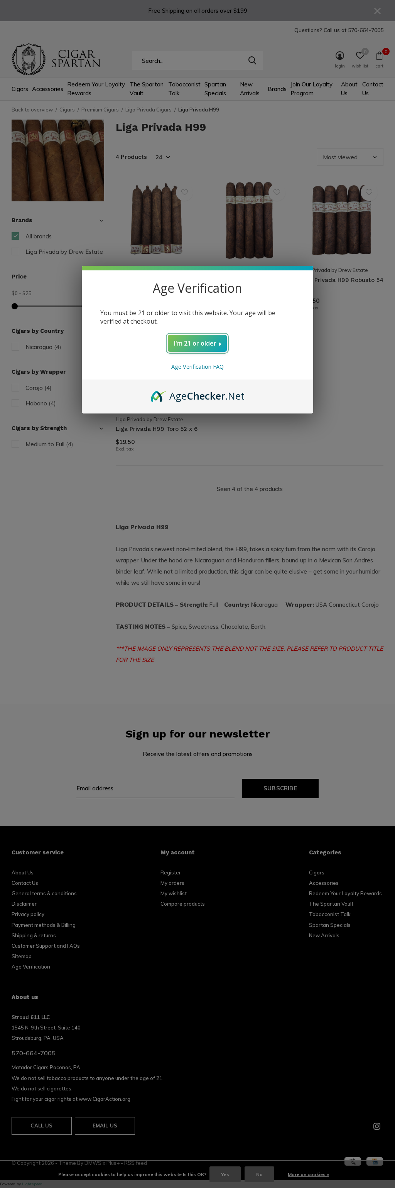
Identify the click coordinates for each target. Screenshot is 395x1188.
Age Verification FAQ (197, 366)
